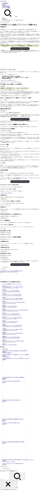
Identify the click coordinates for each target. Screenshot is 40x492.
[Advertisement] (20, 61)
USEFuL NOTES (3, 1)
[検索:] (5, 479)
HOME (3, 18)
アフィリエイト (5, 19)
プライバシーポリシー (6, 468)
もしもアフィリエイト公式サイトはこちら (20, 48)
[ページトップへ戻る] (0, 491)
